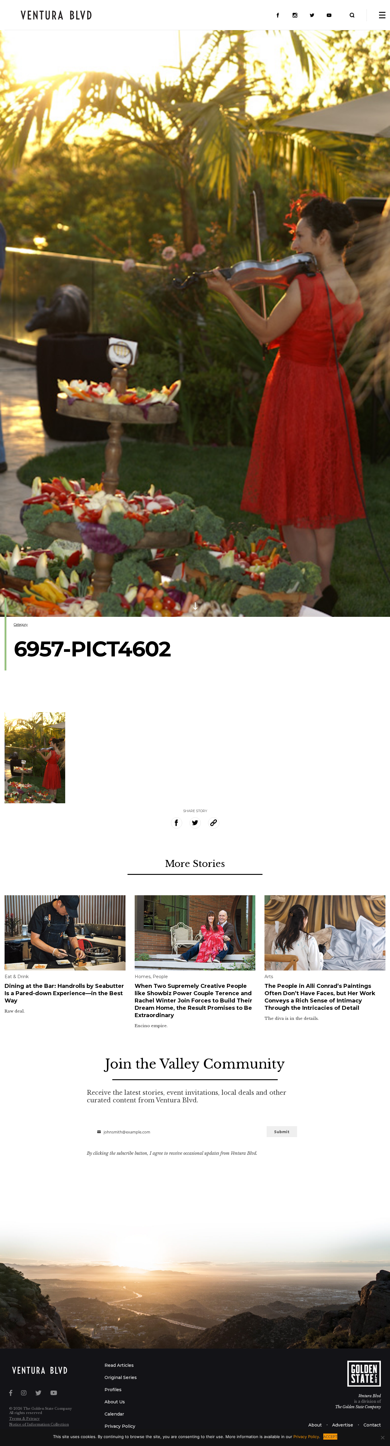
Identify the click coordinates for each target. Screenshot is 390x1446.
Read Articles (119, 1365)
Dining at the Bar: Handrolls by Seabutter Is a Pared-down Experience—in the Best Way (64, 993)
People (160, 976)
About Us (115, 1402)
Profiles (113, 1389)
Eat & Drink (17, 976)
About (315, 1425)
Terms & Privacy (24, 1418)
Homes (143, 976)
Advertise (342, 1425)
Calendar (114, 1414)
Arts (268, 976)
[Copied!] (213, 823)
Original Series (121, 1377)
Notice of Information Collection (39, 1424)
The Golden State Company (358, 1407)
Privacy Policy (120, 1426)
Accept (330, 1436)
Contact (372, 1425)
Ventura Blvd (369, 1396)
